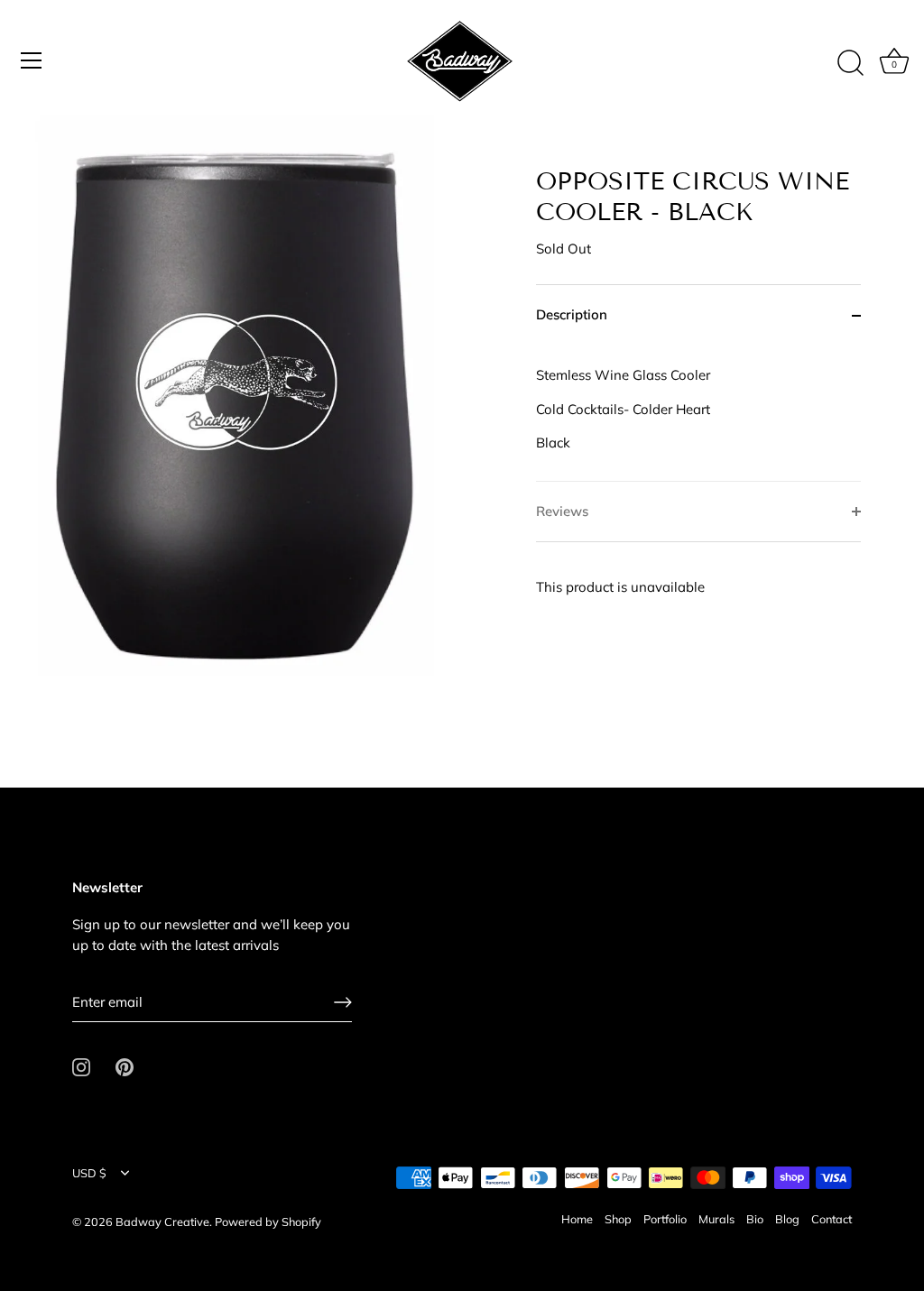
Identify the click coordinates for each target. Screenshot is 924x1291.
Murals (716, 1219)
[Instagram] (81, 1065)
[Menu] (31, 60)
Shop (618, 1219)
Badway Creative (162, 1221)
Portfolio (665, 1219)
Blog (787, 1219)
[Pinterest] (125, 1065)
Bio (754, 1219)
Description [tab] (571, 314)
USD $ (89, 1173)
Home (577, 1219)
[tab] (698, 413)
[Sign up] (343, 1002)
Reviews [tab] (562, 511)
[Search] (850, 63)
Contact (831, 1219)
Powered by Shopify (268, 1221)
